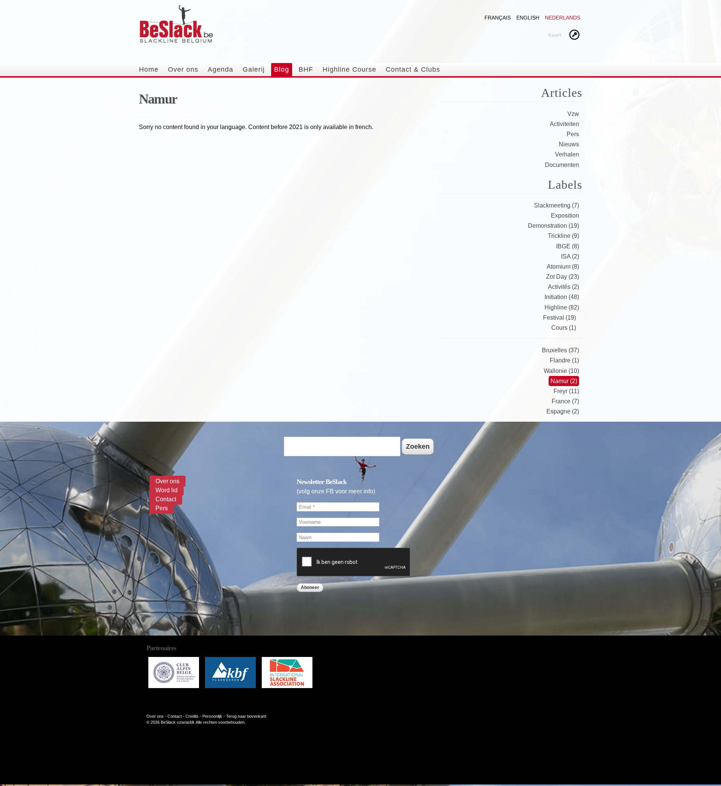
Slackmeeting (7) (556, 205)
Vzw (573, 114)
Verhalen (567, 154)
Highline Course (349, 69)
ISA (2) (570, 256)
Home (148, 69)
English (527, 18)
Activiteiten (564, 124)
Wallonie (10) (561, 371)
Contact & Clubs (413, 69)
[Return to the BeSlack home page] (176, 39)
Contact (165, 499)
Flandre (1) (564, 360)
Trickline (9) (563, 236)
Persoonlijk (212, 716)
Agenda (220, 69)
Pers (573, 134)
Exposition (565, 215)
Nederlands (562, 18)
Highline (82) (562, 307)
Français (497, 18)
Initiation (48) (562, 297)
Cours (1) (563, 328)
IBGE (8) (567, 246)
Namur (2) (564, 381)
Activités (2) (563, 287)
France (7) (565, 401)
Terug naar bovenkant (246, 716)
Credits (192, 716)
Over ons (183, 69)
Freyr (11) (566, 391)
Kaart (554, 35)
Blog (281, 69)
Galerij (254, 69)
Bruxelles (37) (560, 350)
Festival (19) (559, 317)
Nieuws (569, 144)
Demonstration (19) (553, 225)
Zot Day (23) (562, 277)
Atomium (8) (563, 266)
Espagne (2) (562, 411)
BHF (306, 69)
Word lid (166, 490)
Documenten (562, 165)
